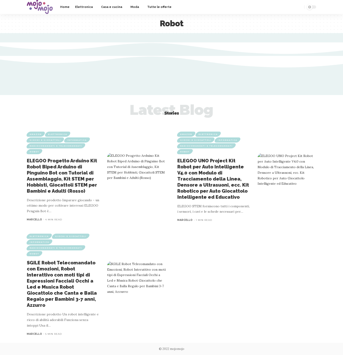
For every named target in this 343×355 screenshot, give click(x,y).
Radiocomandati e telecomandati (56, 146)
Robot (34, 151)
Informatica (77, 140)
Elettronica (57, 134)
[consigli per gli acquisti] (40, 7)
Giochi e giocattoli (45, 140)
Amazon (36, 134)
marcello (34, 219)
